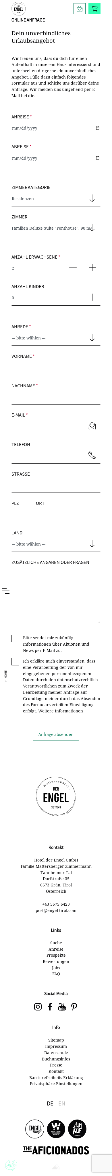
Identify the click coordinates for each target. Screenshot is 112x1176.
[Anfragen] (80, 8)
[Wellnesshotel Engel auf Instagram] (38, 1007)
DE (50, 1103)
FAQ (56, 973)
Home (5, 674)
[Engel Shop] (34, 1129)
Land (16, 533)
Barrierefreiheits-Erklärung (56, 1077)
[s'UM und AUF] (77, 1129)
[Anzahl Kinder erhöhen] (91, 294)
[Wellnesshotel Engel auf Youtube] (62, 1007)
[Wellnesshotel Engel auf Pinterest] (74, 1007)
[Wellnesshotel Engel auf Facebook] (50, 1007)
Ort (40, 503)
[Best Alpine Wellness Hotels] (56, 1129)
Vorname (23, 356)
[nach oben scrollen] (102, 1161)
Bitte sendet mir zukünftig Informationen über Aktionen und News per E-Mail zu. (56, 644)
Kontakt (56, 1071)
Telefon (20, 444)
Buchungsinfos (56, 1059)
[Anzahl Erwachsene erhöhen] (91, 264)
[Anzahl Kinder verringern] (71, 294)
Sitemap (56, 1040)
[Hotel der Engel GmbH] (18, 9)
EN (61, 1103)
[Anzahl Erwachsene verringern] (71, 264)
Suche (56, 943)
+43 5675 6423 (56, 904)
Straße (20, 474)
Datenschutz (56, 1052)
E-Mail (19, 415)
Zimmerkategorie (31, 187)
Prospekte (56, 955)
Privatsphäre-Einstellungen (56, 1083)
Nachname (24, 385)
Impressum (56, 1046)
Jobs (56, 967)
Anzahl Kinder (27, 286)
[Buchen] (94, 8)
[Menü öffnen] (5, 591)
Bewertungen (56, 961)
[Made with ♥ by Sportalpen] (56, 1167)
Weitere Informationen (60, 711)
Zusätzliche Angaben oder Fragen (50, 562)
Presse (56, 1065)
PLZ (15, 503)
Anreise (21, 117)
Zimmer (19, 217)
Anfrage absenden (56, 734)
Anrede (21, 326)
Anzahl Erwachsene (35, 257)
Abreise (21, 146)
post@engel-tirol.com (56, 910)
